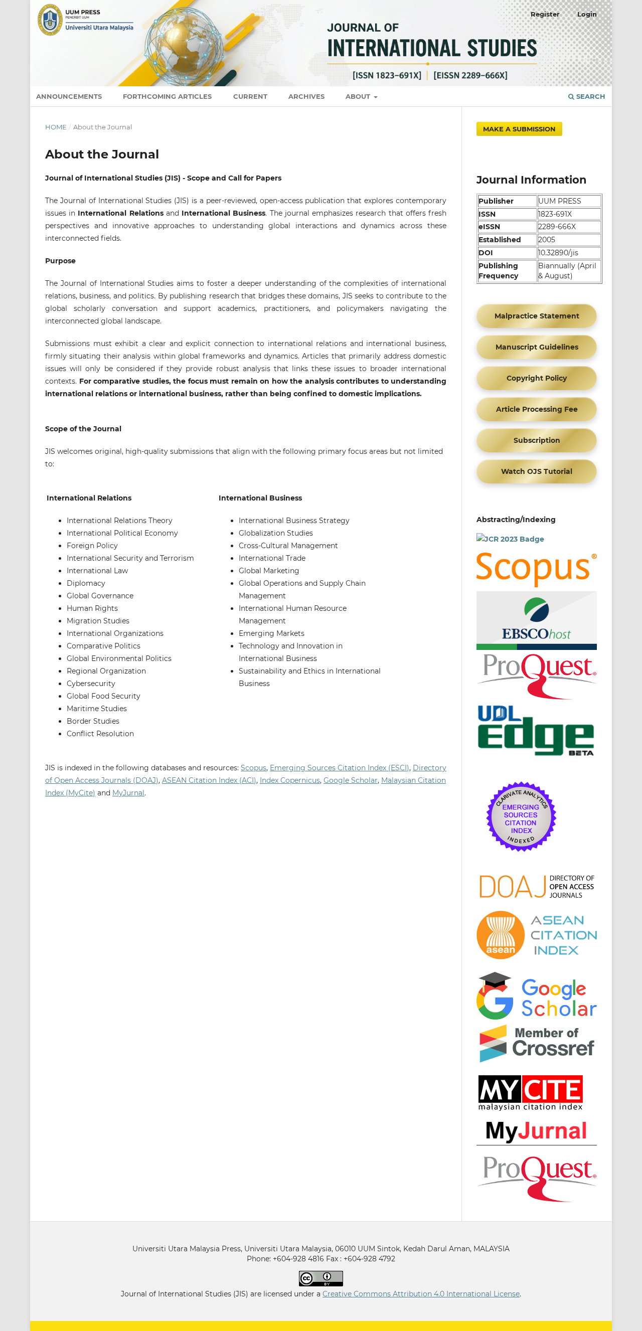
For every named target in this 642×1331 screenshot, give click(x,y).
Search (589, 96)
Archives (306, 96)
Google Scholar (351, 780)
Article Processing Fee (537, 409)
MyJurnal (128, 792)
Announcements (69, 96)
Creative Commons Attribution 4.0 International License (421, 1293)
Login (587, 14)
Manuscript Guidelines (537, 347)
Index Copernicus (290, 780)
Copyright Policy (537, 378)
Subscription (537, 440)
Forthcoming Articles (167, 96)
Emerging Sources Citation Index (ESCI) (339, 767)
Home (56, 127)
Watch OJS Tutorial (536, 471)
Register (545, 14)
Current (250, 96)
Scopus (253, 767)
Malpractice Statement (537, 315)
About (359, 96)
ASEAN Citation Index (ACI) (209, 780)
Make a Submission (519, 129)
